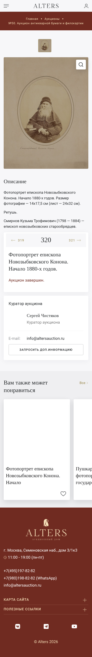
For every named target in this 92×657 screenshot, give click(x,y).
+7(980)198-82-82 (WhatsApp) (30, 578)
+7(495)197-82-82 (19, 570)
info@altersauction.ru (22, 585)
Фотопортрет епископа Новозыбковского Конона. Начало (33, 475)
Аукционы (52, 19)
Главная (32, 19)
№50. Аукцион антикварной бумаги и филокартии (45, 23)
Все (82, 383)
